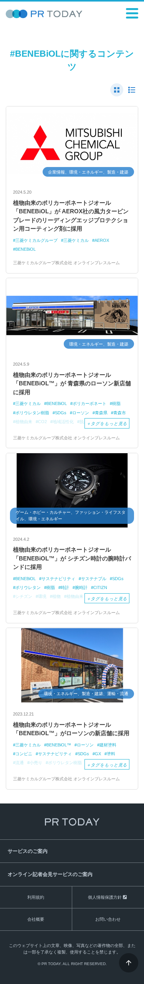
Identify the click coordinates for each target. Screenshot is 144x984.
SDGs (60, 412)
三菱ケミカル (76, 240)
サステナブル (93, 578)
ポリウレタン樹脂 (32, 412)
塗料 (111, 753)
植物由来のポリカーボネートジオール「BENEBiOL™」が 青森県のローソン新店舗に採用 (72, 383)
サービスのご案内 (28, 851)
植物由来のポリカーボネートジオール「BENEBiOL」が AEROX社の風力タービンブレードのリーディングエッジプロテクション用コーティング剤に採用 (71, 215)
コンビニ (23, 753)
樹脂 (116, 403)
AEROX (101, 240)
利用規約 (35, 897)
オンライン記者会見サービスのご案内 (50, 874)
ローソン (80, 412)
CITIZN (100, 587)
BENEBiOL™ (58, 745)
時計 (65, 587)
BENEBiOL (25, 249)
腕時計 (81, 587)
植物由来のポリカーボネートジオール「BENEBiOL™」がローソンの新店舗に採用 (71, 729)
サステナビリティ (58, 578)
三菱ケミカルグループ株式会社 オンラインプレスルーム (66, 262)
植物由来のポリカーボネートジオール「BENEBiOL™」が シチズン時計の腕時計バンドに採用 (72, 558)
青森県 (101, 412)
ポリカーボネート (89, 403)
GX (98, 753)
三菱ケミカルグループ (36, 240)
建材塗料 (107, 745)
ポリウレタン (28, 587)
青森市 (119, 412)
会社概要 (35, 919)
